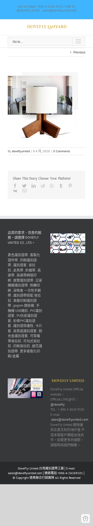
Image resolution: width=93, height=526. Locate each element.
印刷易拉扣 (21, 346)
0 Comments (61, 151)
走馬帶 (18, 270)
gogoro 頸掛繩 (23, 305)
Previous (79, 52)
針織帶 (30, 270)
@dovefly (57, 404)
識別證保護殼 (23, 325)
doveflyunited (21, 151)
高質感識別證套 (25, 331)
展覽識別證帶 (23, 280)
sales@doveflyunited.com (69, 419)
